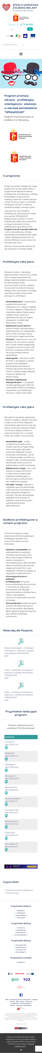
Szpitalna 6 (21, 962)
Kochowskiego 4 (21, 915)
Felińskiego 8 (21, 913)
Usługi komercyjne (12, 893)
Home (3, 75)
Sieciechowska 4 (21, 947)
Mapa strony (20, 1001)
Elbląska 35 (21, 910)
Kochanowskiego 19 (21, 935)
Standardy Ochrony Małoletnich (20, 999)
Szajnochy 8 (21, 917)
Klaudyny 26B (21, 930)
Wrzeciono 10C (21, 949)
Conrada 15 (9, 742)
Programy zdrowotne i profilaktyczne (19, 890)
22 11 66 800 (26, 24)
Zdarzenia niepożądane (24, 1005)
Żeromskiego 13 (21, 952)
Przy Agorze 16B (11, 810)
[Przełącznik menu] (21, 54)
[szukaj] (30, 29)
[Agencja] (21, 1028)
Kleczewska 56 (21, 932)
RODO (7, 999)
